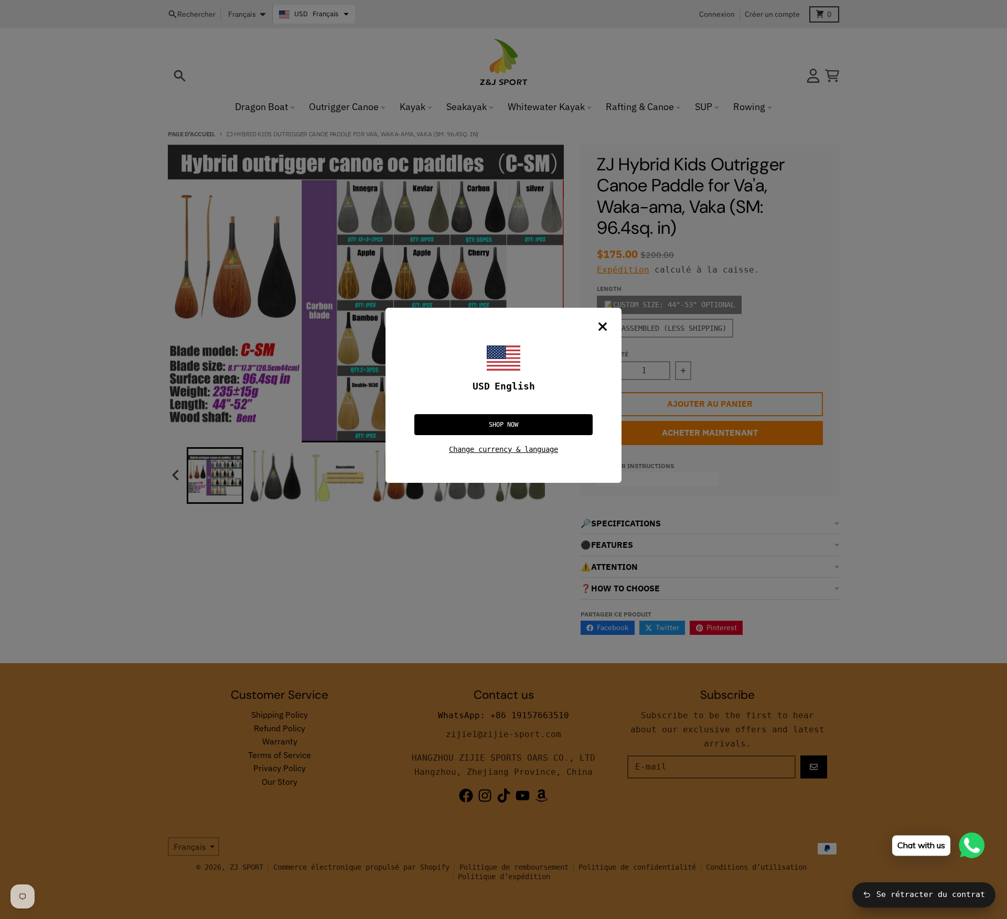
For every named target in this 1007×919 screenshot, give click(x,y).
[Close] (602, 326)
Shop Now (503, 424)
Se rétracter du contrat (930, 894)
